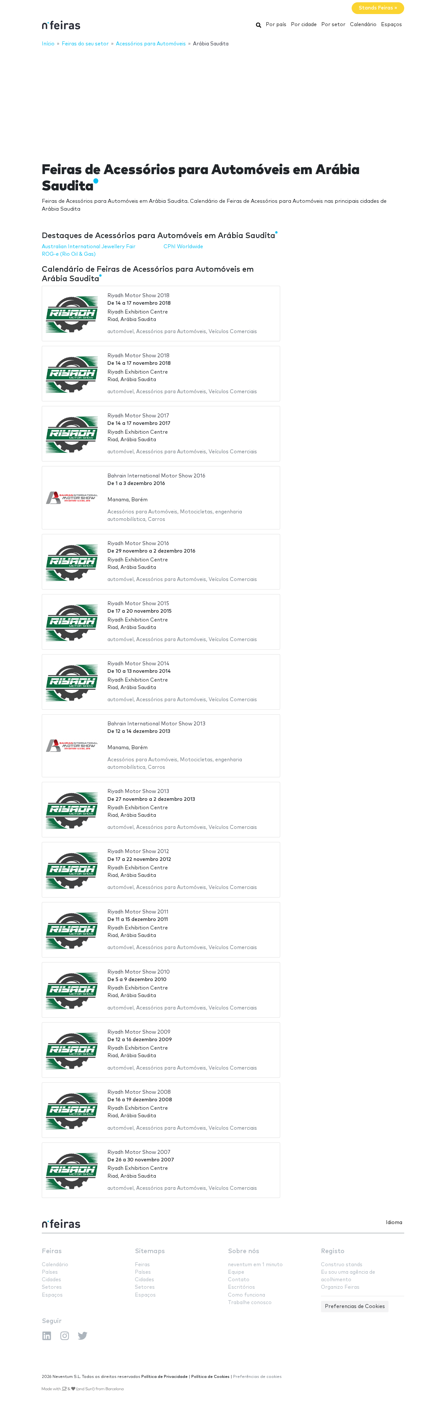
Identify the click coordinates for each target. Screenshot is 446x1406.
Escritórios (241, 1287)
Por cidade (304, 24)
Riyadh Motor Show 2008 (139, 1092)
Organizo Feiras (340, 1287)
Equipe (236, 1272)
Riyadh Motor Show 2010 (138, 972)
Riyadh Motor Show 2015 (138, 603)
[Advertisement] (223, 100)
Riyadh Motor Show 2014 (138, 663)
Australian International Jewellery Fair (88, 246)
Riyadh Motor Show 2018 (138, 295)
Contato (238, 1279)
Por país (276, 24)
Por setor (333, 24)
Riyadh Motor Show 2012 (138, 851)
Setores (52, 1287)
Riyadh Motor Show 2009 (138, 1032)
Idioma (394, 1222)
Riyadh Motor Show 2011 (137, 912)
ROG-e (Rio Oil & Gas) (69, 254)
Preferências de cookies (257, 1377)
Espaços (391, 24)
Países (50, 1272)
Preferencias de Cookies (355, 1306)
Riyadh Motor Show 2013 (138, 791)
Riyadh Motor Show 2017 (138, 415)
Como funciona (246, 1295)
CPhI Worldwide (183, 246)
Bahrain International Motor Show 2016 (156, 476)
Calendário (363, 24)
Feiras (52, 1251)
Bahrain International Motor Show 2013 (156, 723)
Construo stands (341, 1264)
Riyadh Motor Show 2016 (138, 543)
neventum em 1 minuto (255, 1264)
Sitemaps (150, 1251)
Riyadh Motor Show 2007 (138, 1152)
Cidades (51, 1279)
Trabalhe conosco (250, 1302)
